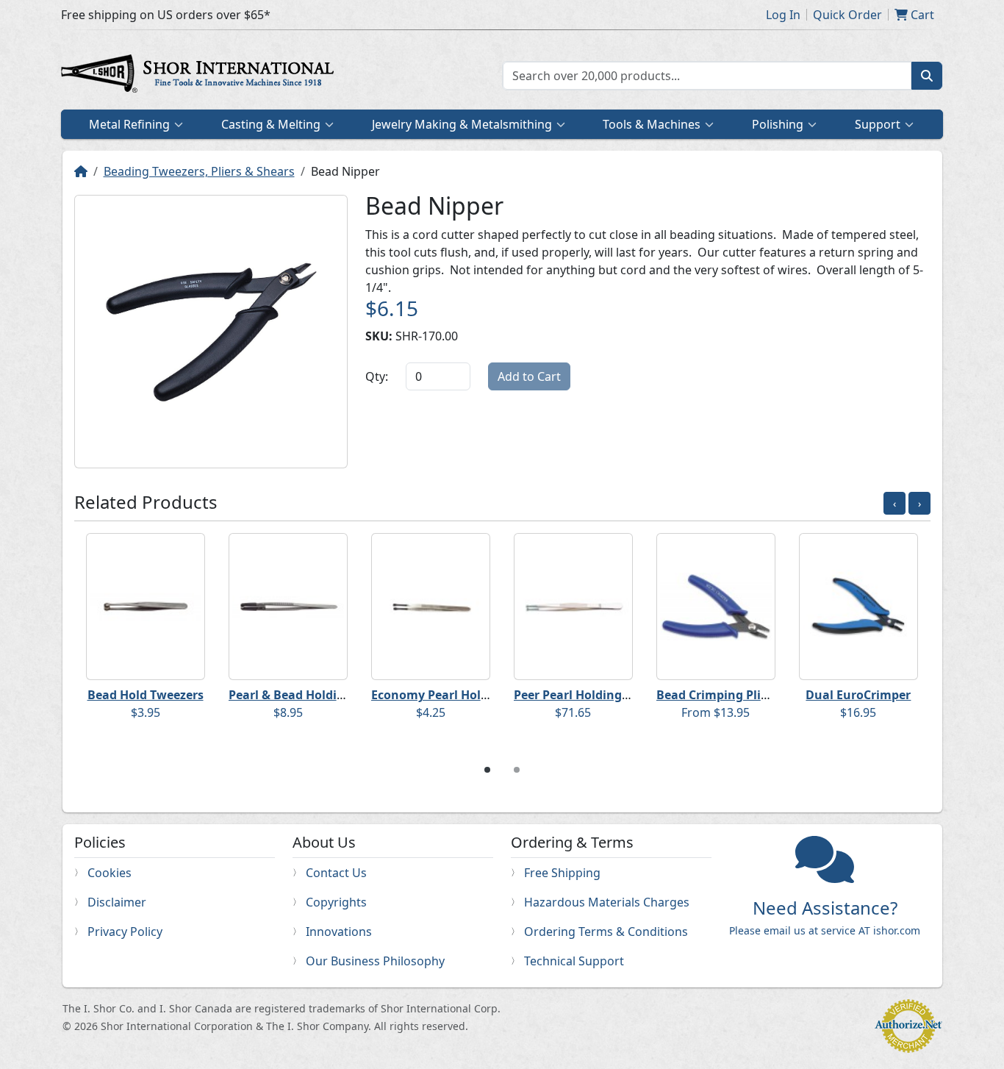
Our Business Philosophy (375, 961)
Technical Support (574, 961)
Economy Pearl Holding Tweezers (467, 695)
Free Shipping (562, 873)
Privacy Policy (124, 931)
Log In (783, 15)
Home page (200, 76)
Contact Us (336, 873)
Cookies (109, 873)
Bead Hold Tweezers (145, 695)
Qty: (376, 376)
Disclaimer (116, 902)
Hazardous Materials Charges (606, 902)
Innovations (339, 931)
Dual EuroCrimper (858, 695)
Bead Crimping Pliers (717, 695)
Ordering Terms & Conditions (606, 931)
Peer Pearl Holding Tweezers (596, 695)
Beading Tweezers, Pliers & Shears (199, 171)
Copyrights (336, 902)
